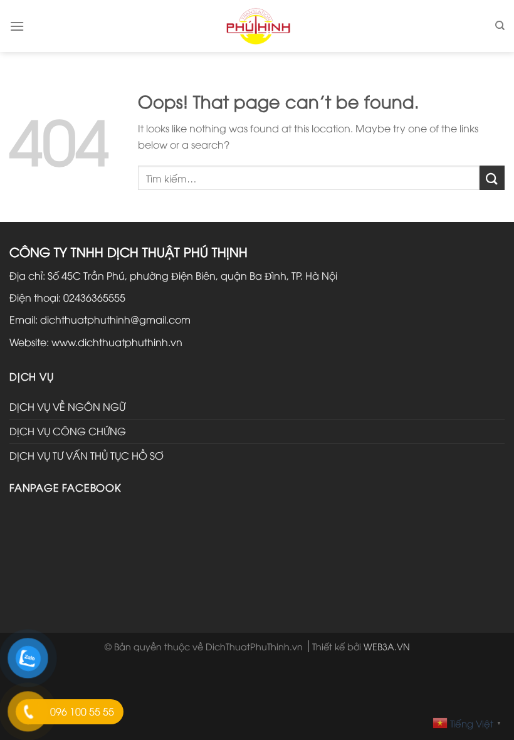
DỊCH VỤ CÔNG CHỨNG (67, 431)
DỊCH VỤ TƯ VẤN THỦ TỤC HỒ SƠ (86, 455)
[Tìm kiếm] (500, 26)
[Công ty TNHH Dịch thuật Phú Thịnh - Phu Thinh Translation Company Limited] (257, 25)
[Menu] (16, 26)
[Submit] (492, 178)
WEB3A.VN (387, 646)
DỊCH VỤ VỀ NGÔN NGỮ (67, 406)
